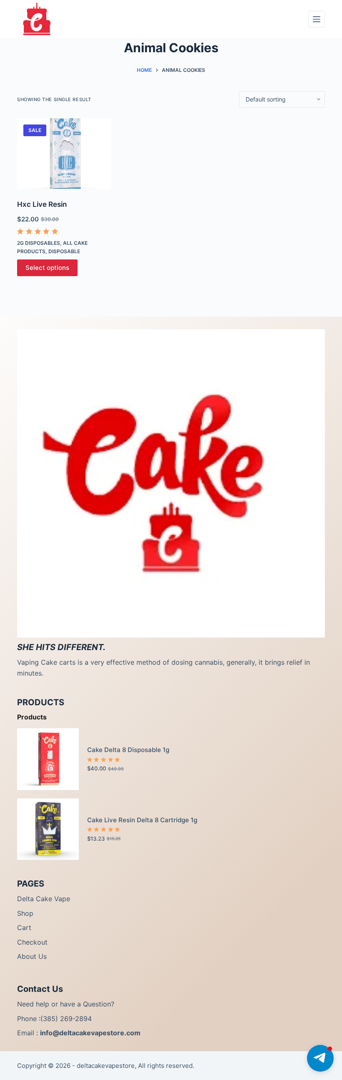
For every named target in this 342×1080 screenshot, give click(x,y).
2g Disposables (38, 243)
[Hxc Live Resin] (64, 153)
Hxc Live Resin (42, 204)
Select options (47, 268)
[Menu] (316, 19)
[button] (320, 1058)
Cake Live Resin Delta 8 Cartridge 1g (142, 820)
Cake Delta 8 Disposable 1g (128, 750)
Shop (25, 913)
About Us (32, 956)
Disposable (64, 251)
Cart (24, 927)
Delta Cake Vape (43, 898)
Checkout (32, 942)
